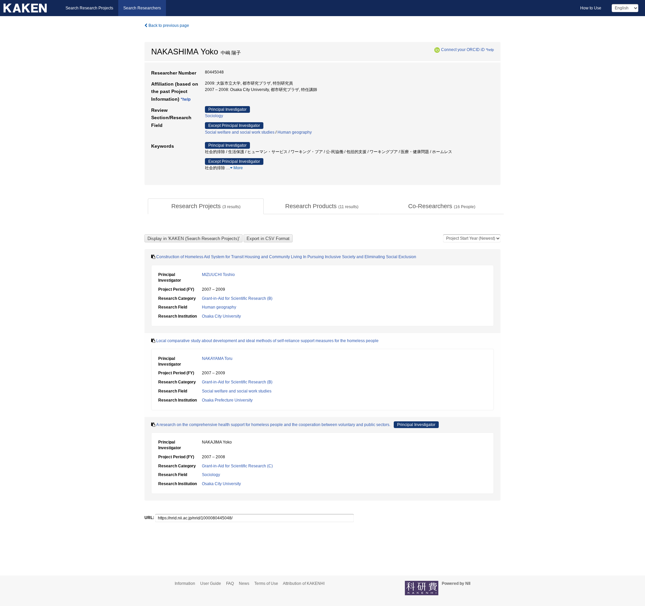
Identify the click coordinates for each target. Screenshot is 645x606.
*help (490, 50)
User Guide (210, 583)
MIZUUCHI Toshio (218, 274)
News (244, 583)
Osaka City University (221, 316)
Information (185, 583)
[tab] (206, 206)
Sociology (214, 115)
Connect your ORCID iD (463, 49)
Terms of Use (266, 583)
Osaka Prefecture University (227, 400)
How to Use (590, 8)
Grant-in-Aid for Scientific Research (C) (237, 466)
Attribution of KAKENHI (304, 583)
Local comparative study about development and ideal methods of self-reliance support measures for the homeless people (267, 340)
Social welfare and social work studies (239, 132)
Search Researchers (142, 8)
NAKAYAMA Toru (217, 358)
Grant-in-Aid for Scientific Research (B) (237, 298)
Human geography (294, 132)
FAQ (230, 583)
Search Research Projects (89, 8)
